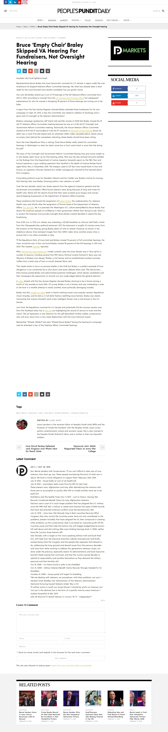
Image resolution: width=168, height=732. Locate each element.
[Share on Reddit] (30, 71)
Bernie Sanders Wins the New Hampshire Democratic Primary (71, 714)
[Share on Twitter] (19, 71)
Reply (103, 600)
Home (18, 26)
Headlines (33, 413)
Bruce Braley (21, 413)
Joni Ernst (49, 413)
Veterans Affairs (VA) (79, 413)
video (20, 281)
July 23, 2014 (29, 38)
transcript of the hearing (81, 130)
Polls (132, 710)
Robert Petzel (65, 201)
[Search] (162, 10)
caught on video (38, 292)
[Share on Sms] (36, 71)
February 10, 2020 (136, 721)
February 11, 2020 (91, 721)
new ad (48, 310)
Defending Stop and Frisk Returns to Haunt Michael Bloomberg (116, 714)
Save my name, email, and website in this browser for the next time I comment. (54, 652)
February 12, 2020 (47, 721)
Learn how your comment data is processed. (71, 665)
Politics (32, 26)
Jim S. (33, 467)
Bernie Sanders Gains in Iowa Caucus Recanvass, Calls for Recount (27, 715)
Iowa (41, 413)
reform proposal (62, 413)
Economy (89, 710)
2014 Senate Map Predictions (34, 251)
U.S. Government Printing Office (70, 98)
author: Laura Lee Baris (45, 38)
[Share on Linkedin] (25, 71)
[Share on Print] (48, 71)
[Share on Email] (42, 71)
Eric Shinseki (28, 207)
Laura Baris (55, 420)
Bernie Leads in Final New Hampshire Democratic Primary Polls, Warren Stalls (138, 715)
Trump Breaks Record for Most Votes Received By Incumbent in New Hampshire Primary (50, 715)
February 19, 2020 (25, 721)
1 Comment (61, 38)
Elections (23, 710)
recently (36, 246)
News (25, 26)
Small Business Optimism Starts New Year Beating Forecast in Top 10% (94, 715)
